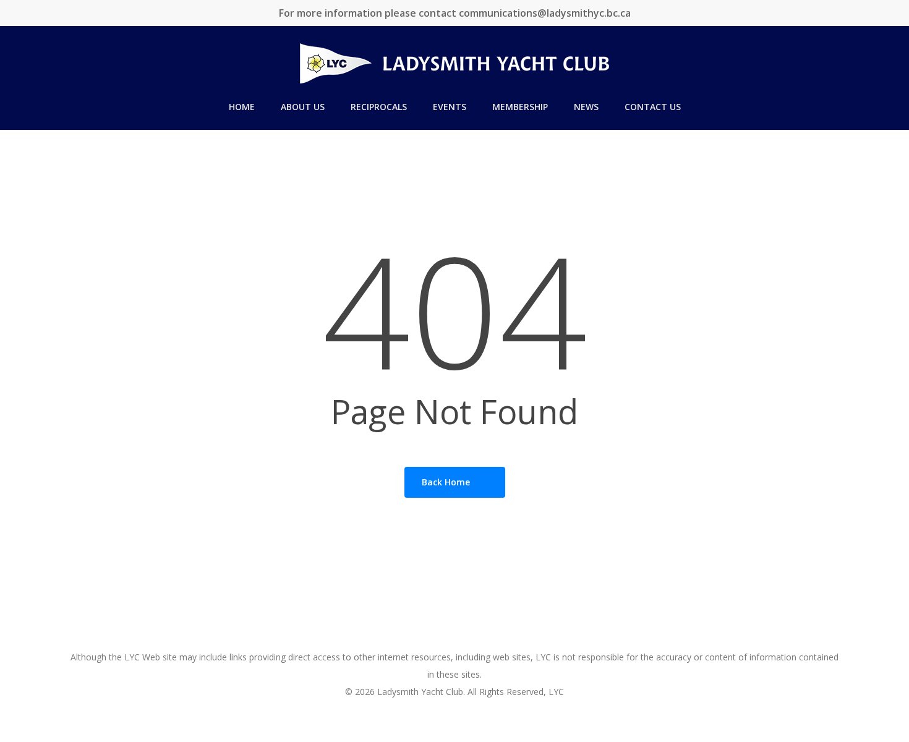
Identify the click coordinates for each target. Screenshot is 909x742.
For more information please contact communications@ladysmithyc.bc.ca (455, 13)
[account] (884, 63)
